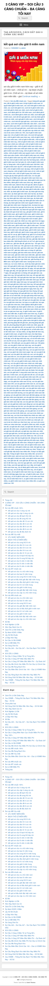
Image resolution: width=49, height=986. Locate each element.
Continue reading (31, 96)
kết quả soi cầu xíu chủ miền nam (20, 598)
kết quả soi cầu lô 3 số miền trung (20, 585)
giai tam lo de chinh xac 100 (13, 246)
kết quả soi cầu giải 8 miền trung (20, 587)
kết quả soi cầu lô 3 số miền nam (20, 611)
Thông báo (9, 769)
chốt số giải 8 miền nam (26, 142)
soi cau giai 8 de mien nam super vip (20, 352)
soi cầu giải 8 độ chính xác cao (22, 354)
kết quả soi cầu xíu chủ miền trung (20, 571)
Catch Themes (31, 982)
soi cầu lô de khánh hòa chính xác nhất (28, 415)
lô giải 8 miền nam (29, 311)
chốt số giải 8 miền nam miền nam (30, 146)
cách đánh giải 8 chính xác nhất (22, 114)
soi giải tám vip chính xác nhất (32, 431)
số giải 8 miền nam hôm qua (18, 336)
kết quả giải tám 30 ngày (24, 268)
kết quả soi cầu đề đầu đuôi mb (19, 531)
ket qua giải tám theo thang (27, 291)
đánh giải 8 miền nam (19, 180)
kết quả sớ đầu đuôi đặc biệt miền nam (22, 616)
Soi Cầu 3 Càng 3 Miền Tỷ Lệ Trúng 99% (20, 656)
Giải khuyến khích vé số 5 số (24, 241)
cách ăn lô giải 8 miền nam (34, 108)
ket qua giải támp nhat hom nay (32, 295)
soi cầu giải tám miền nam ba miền (31, 386)
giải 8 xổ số (30, 237)
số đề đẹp (39, 327)
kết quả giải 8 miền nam (16, 266)
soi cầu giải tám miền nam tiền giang (23, 409)
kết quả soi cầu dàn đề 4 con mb (20, 524)
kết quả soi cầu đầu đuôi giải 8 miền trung (23, 582)
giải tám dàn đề (19, 243)
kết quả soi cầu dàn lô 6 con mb (19, 547)
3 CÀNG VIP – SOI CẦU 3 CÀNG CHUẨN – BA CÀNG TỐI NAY (24, 9)
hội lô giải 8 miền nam (19, 261)
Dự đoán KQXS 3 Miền (13, 632)
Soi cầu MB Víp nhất (12, 534)
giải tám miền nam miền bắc (25, 255)
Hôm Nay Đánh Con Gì (13, 627)
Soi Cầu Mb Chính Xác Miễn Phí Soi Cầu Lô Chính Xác (25, 664)
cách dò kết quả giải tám (21, 117)
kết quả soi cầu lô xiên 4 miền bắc (20, 566)
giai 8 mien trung (27, 232)
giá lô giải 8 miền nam (23, 214)
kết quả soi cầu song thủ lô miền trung (22, 576)
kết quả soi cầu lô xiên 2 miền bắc (20, 561)
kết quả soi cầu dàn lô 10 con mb (20, 553)
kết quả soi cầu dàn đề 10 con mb (20, 521)
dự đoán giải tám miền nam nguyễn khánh (24, 203)
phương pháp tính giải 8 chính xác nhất (23, 325)
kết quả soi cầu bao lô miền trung (20, 574)
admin (23, 48)
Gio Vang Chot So (11, 645)
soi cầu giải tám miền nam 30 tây (19, 381)
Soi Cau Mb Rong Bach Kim (15, 667)
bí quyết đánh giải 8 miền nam (23, 104)
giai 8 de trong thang (14, 223)
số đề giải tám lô (25, 329)
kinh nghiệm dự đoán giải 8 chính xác (21, 307)
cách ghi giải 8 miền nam (24, 119)
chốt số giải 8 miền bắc (26, 139)
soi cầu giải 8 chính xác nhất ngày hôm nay (24, 348)
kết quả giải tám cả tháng (18, 273)
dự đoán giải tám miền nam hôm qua (20, 198)
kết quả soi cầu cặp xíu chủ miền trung (22, 592)
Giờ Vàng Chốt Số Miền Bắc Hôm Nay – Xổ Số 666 (23, 677)
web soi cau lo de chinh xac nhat (27, 456)
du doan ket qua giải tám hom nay (22, 207)
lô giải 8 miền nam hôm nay (27, 313)
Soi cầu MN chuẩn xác (18, 101)
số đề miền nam (37, 329)
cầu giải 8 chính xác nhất (12, 130)
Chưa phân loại (10, 703)
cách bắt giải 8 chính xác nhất (14, 110)
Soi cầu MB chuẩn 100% (14, 508)
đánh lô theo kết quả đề (24, 185)
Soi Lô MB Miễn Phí (12, 643)
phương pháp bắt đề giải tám (18, 322)
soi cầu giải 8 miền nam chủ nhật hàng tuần (26, 365)
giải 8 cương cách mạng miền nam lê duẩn (23, 218)
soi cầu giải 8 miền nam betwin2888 (29, 356)
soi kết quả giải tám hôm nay (28, 433)
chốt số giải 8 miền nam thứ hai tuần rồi (24, 161)
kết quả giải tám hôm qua (26, 277)
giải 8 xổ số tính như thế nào (22, 239)
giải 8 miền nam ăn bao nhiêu (18, 227)
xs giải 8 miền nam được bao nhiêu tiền (22, 481)
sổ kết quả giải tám (35, 336)
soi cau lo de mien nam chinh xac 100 (24, 416)
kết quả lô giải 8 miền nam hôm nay (23, 298)
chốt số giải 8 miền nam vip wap (18, 169)
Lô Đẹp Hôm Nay (11, 637)
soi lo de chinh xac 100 (28, 436)
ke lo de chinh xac (17, 264)
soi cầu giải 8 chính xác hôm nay (19, 345)
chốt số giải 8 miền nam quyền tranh (22, 153)
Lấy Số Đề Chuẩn (11, 635)
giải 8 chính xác (37, 214)
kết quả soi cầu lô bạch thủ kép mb (21, 555)
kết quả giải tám (31, 266)
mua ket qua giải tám (15, 320)
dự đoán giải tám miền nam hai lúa (24, 194)
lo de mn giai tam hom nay (13, 311)
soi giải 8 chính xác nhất (30, 424)
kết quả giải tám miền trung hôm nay (25, 286)
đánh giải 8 (7, 180)
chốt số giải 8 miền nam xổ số (24, 171)
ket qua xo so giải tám (30, 302)
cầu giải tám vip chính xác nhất (33, 130)
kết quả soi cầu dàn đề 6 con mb (20, 526)
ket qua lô (7, 298)
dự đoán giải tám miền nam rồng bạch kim (22, 204)
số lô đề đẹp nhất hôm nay (20, 338)
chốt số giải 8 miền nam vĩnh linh (28, 164)
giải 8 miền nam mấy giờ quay (17, 230)
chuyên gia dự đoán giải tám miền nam (17, 175)
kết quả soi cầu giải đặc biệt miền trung (22, 590)
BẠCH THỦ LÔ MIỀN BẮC (17, 540)
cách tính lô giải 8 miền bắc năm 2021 (24, 123)
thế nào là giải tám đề (22, 438)
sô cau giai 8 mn (29, 327)
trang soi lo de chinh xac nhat (25, 449)
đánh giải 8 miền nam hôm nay (22, 182)
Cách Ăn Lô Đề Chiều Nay (14, 629)
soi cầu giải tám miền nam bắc (14, 388)
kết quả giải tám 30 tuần (24, 270)
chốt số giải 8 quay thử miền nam (28, 173)
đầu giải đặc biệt (17, 187)
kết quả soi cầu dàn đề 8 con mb (20, 529)
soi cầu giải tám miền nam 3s (25, 384)
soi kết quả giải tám (11, 433)
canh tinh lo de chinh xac (35, 128)
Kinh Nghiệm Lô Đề (12, 624)
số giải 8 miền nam (10, 334)
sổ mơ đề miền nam (37, 338)
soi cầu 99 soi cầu (10, 341)
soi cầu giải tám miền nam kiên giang (24, 408)
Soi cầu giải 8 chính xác (25, 341)
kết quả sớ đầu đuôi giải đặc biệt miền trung (24, 579)
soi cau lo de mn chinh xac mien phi (27, 420)
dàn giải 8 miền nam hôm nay (31, 178)
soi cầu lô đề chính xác (18, 413)
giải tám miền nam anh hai (27, 252)
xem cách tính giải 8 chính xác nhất (23, 457)
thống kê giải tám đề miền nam (28, 440)
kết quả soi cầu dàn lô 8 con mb (19, 550)
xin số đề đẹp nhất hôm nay (23, 469)
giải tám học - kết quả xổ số (35, 243)
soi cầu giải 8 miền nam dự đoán (23, 370)
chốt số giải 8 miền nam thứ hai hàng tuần (24, 160)
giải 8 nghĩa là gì (23, 234)
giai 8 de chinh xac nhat (23, 221)
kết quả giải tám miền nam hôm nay (20, 284)
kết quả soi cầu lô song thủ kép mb (21, 558)
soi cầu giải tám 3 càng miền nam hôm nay (22, 372)
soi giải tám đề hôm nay (33, 426)
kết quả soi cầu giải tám (30, 300)
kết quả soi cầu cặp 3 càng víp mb (20, 513)
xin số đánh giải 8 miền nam (28, 467)
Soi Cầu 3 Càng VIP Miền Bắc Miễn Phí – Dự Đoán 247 (25, 661)
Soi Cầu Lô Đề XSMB (13, 640)
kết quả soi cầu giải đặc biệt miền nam (22, 606)
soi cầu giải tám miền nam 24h (27, 377)
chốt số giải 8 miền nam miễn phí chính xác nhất (21, 148)
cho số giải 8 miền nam (19, 135)
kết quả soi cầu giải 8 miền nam (24, 44)
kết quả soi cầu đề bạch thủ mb (19, 516)
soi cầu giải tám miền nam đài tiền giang (24, 399)
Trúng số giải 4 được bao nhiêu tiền (22, 454)
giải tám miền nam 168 (29, 248)
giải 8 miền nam (21, 225)
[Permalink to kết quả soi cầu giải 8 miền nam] (23, 83)
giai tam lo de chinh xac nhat (34, 246)
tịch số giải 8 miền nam (33, 445)
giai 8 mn (37, 232)
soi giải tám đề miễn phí (12, 431)
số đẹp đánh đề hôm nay (35, 332)
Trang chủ (8, 500)
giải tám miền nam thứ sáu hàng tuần (25, 257)
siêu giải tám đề (17, 327)
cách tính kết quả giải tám (20, 121)
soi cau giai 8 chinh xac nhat (28, 347)
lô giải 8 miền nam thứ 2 (15, 318)
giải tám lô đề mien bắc (12, 248)
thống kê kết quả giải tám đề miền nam (24, 441)
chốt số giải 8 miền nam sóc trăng (32, 155)
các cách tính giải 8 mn (16, 108)
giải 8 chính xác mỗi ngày (13, 216)
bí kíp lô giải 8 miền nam (31, 103)
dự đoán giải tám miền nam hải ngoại (23, 195)
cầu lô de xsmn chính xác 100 (14, 133)
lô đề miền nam (16, 309)
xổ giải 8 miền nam (32, 474)
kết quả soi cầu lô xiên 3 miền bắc (20, 563)
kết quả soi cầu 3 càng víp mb (19, 510)
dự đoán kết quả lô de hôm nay (15, 212)
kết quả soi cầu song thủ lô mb (19, 542)
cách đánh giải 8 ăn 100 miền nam (20, 112)
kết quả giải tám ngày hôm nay (28, 289)
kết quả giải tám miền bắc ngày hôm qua (24, 281)
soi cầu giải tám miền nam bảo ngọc (23, 390)
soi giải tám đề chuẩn (16, 426)
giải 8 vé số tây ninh (18, 237)
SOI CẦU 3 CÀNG (11, 653)
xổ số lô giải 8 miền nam (20, 476)
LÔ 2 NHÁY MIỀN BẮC (16, 537)
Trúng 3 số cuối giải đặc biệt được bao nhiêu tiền (24, 450)
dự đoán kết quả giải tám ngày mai (32, 209)
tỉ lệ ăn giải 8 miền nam (16, 445)
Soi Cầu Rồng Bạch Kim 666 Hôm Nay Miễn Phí (22, 674)
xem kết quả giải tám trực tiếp (22, 465)
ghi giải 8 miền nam (33, 212)
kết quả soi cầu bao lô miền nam (20, 600)
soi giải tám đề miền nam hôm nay (32, 429)
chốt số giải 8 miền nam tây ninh (15, 157)
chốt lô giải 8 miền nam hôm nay (18, 137)
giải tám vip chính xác (22, 259)
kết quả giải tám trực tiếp (28, 293)
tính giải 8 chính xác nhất (24, 447)
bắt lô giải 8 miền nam (15, 103)
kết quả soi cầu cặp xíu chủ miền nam (22, 619)
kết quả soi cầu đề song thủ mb (19, 518)
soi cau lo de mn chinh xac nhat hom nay (23, 421)
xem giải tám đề (12, 460)
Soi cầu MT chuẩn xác (13, 569)
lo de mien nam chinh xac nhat (34, 309)
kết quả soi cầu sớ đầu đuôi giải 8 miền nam (24, 608)
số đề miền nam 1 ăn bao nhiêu (15, 332)
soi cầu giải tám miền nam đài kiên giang (25, 395)
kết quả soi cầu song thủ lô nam (19, 603)
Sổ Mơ (7, 622)
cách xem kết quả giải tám (16, 128)
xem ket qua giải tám (25, 463)
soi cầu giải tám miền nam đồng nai (20, 404)
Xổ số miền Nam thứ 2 (15, 478)
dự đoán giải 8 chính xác (32, 187)
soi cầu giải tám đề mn (27, 374)
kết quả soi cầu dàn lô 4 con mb (19, 545)
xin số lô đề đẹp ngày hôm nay (14, 474)
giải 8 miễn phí (16, 232)
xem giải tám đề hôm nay (28, 460)
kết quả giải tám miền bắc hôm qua (26, 280)
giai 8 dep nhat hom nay (30, 223)
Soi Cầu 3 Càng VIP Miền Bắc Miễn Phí (19, 659)
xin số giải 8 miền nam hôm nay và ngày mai (27, 472)
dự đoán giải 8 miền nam (19, 191)
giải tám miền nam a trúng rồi (25, 250)
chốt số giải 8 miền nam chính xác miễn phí (24, 143)
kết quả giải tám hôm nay (23, 275)
